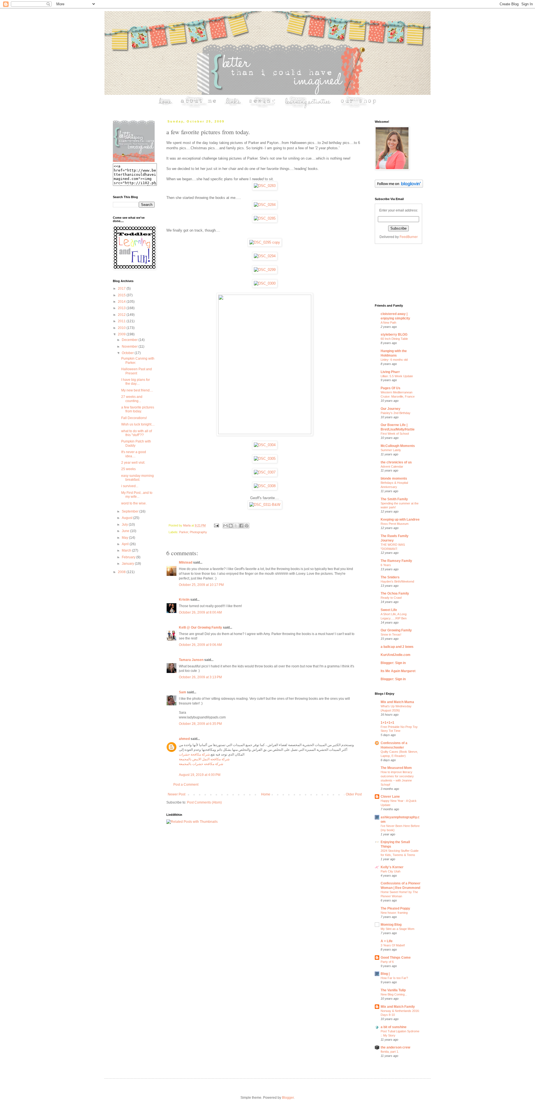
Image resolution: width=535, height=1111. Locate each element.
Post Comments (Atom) (204, 802)
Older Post (354, 794)
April (126, 544)
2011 (122, 321)
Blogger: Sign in (393, 663)
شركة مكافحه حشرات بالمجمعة (201, 764)
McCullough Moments (398, 446)
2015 (122, 295)
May (125, 538)
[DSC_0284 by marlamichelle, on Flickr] (264, 205)
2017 (122, 288)
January (128, 564)
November (130, 346)
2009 (122, 334)
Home (265, 794)
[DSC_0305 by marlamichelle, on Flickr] (264, 458)
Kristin (184, 600)
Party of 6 (387, 961)
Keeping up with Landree (400, 519)
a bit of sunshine (394, 1027)
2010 (122, 328)
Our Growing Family (396, 630)
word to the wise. (134, 503)
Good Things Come (396, 958)
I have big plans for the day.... (135, 382)
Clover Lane (390, 797)
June (126, 531)
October (128, 353)
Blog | (385, 974)
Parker (183, 532)
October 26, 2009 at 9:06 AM (200, 645)
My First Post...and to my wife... (136, 495)
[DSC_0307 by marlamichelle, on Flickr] (264, 472)
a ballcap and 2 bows (397, 647)
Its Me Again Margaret (398, 671)
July (125, 524)
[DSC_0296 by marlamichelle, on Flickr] (265, 433)
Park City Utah (390, 871)
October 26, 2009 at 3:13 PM (200, 677)
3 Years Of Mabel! (393, 945)
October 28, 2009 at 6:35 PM (200, 724)
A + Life (387, 941)
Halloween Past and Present (136, 371)
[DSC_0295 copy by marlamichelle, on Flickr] (265, 242)
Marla (187, 525)
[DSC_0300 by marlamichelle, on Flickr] (264, 283)
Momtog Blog (391, 925)
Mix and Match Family (398, 1007)
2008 (122, 572)
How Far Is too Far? (394, 978)
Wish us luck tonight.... (138, 424)
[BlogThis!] (231, 525)
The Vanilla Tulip (393, 990)
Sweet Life (389, 610)
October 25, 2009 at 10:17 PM (201, 585)
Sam (182, 692)
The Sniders (390, 577)
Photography (198, 532)
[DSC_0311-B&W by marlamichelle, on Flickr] (265, 504)
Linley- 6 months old (394, 359)
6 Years (386, 565)
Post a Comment (185, 785)
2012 (122, 315)
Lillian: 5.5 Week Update (397, 376)
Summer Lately (391, 450)
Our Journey (390, 409)
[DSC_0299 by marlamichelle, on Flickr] (264, 270)
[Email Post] (216, 525)
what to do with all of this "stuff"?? (136, 433)
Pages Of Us (390, 388)
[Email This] (225, 525)
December (130, 340)
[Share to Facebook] (241, 525)
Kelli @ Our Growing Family (200, 627)
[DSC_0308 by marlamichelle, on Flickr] (264, 486)
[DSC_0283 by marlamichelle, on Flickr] (264, 186)
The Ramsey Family (396, 561)
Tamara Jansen (191, 660)
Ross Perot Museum (394, 523)
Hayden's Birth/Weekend (397, 581)
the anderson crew (395, 1047)
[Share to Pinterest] (246, 525)
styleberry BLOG (394, 334)
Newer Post (176, 794)
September (130, 511)
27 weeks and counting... (131, 399)
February (129, 557)
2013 (122, 308)
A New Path (388, 322)
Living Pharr (390, 372)
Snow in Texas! (391, 634)
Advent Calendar (392, 466)
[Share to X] (236, 525)
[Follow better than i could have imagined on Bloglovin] (399, 187)
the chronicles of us (396, 462)
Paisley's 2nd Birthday (395, 413)
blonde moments (394, 478)
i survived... (129, 486)
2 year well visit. (133, 463)
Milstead (185, 562)
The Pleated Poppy (395, 908)
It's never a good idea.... (133, 454)
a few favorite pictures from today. (137, 409)
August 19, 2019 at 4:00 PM (199, 775)
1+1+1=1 (387, 723)
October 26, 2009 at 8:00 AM (200, 612)
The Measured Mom (396, 768)
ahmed (184, 739)
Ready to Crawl (391, 597)
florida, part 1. (390, 1051)
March (127, 550)
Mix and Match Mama (397, 702)
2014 (122, 302)
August (127, 518)
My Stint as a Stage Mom (397, 928)
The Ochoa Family (395, 593)
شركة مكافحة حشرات (194, 754)
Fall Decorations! (134, 418)
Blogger (288, 1098)
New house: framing (394, 912)
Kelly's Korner (392, 867)
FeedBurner (409, 237)
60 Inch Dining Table (394, 338)
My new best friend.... (137, 390)
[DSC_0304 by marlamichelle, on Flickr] (264, 445)
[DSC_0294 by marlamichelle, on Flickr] (264, 256)
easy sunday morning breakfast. (137, 478)
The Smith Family (394, 499)
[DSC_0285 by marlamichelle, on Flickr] (264, 218)
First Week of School (395, 433)
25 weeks (128, 469)
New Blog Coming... (394, 994)
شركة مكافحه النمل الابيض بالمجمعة (204, 759)
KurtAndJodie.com (395, 655)
